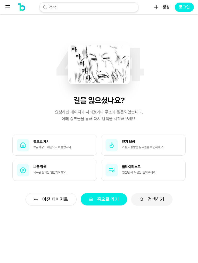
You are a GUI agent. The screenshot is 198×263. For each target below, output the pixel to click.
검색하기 (156, 199)
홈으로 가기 (108, 199)
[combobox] (92, 7)
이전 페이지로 (55, 199)
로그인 (184, 7)
